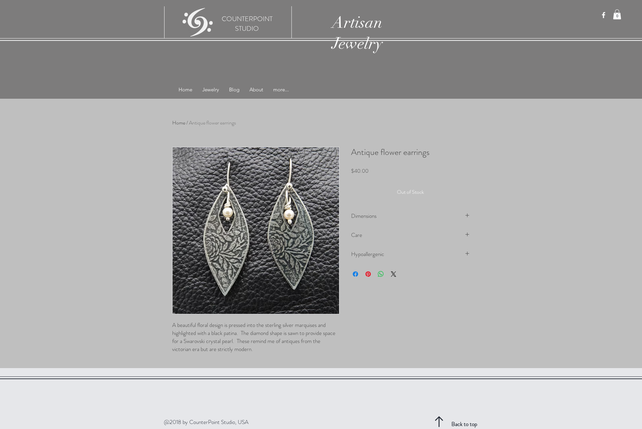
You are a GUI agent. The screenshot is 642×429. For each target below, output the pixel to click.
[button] (617, 14)
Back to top (464, 424)
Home (178, 122)
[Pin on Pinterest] (368, 274)
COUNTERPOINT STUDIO (247, 23)
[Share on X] (394, 274)
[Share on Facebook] (355, 274)
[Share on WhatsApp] (381, 274)
